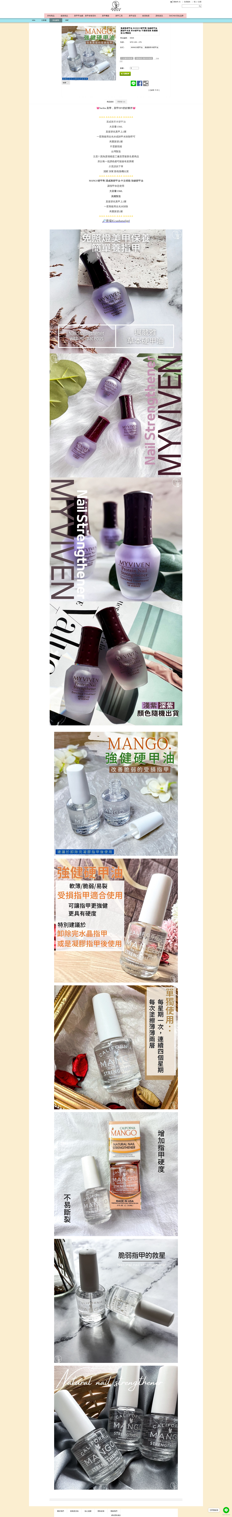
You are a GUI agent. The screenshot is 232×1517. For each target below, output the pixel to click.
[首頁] (116, 6)
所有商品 (50, 16)
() (176, 2)
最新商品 (64, 16)
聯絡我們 (114, 1511)
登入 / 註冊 (197, 2)
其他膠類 (55, 20)
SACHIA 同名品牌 (176, 16)
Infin (33, 20)
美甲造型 (132, 16)
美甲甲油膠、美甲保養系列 (85, 16)
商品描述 (110, 102)
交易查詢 (187, 2)
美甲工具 (119, 16)
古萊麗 (43, 20)
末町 (67, 20)
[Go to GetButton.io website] (226, 1514)
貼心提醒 (88, 1511)
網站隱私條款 (116, 1515)
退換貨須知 (74, 1511)
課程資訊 (159, 16)
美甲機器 (105, 16)
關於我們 (60, 1511)
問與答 (121, 102)
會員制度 (145, 16)
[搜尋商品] (200, 6)
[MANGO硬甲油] (136, 47)
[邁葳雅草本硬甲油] (151, 47)
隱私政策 (101, 1511)
